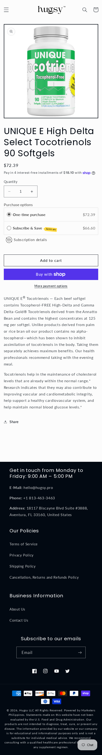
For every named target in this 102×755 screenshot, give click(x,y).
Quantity (10, 182)
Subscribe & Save (34, 228)
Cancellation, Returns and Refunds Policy (44, 577)
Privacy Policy (21, 555)
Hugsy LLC (26, 710)
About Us (17, 609)
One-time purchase (29, 214)
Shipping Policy (22, 566)
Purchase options (18, 204)
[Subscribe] (79, 652)
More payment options (51, 286)
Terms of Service (23, 544)
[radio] (9, 214)
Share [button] (14, 422)
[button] (6, 9)
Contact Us (18, 620)
